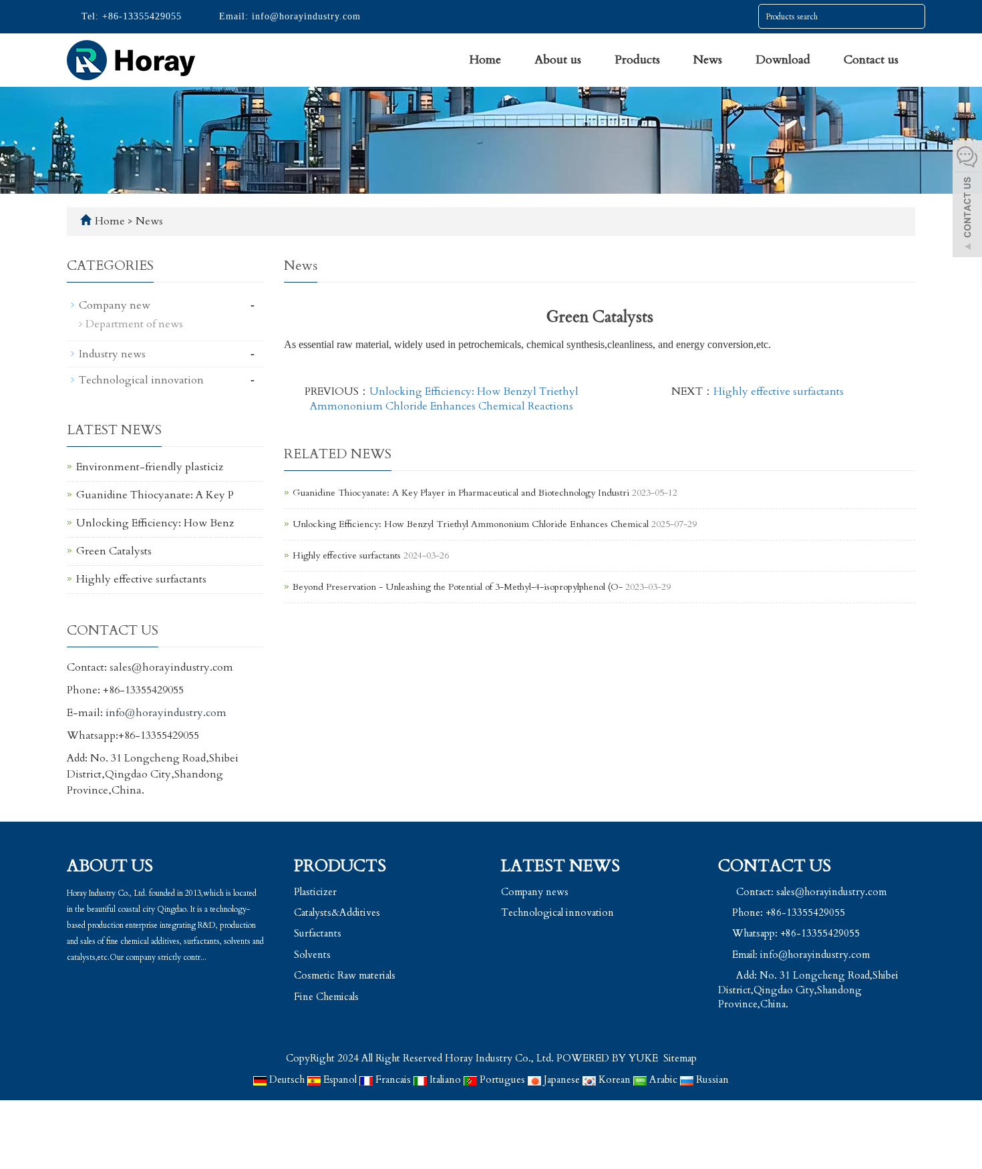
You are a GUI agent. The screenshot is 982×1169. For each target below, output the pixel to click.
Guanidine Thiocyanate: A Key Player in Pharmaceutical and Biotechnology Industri (461, 492)
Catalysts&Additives (337, 912)
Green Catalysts (114, 551)
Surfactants (317, 933)
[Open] (967, 200)
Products (637, 59)
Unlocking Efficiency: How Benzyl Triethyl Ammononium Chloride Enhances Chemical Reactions (444, 398)
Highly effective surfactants (778, 391)
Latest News (560, 866)
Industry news (112, 354)
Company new (114, 305)
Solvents (312, 954)
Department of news (134, 324)
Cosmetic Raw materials (344, 975)
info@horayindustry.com (305, 16)
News (707, 59)
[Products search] (915, 17)
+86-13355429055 (140, 16)
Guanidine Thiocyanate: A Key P (155, 495)
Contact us (871, 59)
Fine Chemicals (326, 996)
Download (783, 59)
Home (485, 59)
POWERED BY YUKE (608, 1058)
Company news (534, 891)
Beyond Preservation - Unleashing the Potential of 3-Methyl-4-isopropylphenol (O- (458, 586)
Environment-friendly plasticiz (149, 467)
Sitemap (680, 1058)
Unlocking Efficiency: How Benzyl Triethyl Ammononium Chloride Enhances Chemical (472, 524)
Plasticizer (315, 891)
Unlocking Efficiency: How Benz (155, 523)
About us (557, 59)
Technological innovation (141, 380)
